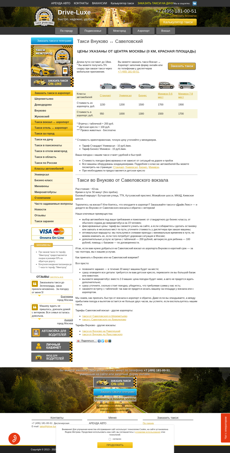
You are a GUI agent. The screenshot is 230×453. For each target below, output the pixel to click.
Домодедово (43, 104)
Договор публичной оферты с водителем (115, 404)
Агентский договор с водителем (115, 410)
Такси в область (45, 157)
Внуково (40, 110)
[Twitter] (103, 341)
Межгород (119, 30)
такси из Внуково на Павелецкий (101, 331)
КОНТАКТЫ (81, 3)
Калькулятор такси (122, 3)
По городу (66, 30)
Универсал (125, 95)
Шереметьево (44, 98)
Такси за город (44, 133)
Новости (40, 209)
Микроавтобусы (45, 192)
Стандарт (105, 95)
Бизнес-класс (44, 180)
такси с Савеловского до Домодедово (104, 319)
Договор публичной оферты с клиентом (115, 407)
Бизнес (143, 95)
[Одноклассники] (106, 341)
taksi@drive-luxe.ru (50, 426)
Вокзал (165, 30)
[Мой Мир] (110, 341)
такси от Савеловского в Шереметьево (104, 316)
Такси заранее (44, 221)
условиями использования (147, 432)
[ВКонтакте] (99, 341)
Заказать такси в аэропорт (52, 93)
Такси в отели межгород (51, 151)
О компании (43, 197)
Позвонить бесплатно (184, 15)
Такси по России (46, 162)
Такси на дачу (44, 139)
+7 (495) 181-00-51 (176, 11)
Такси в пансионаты (48, 145)
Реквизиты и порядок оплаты (115, 398)
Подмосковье (93, 30)
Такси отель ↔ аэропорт (51, 127)
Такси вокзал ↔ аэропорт (52, 122)
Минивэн (154, 167)
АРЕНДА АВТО (60, 3)
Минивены (42, 186)
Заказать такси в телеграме (54, 40)
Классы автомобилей (49, 168)
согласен (117, 439)
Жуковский (42, 116)
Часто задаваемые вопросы (54, 203)
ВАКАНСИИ (99, 3)
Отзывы (40, 215)
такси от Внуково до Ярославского (102, 334)
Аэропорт (144, 30)
